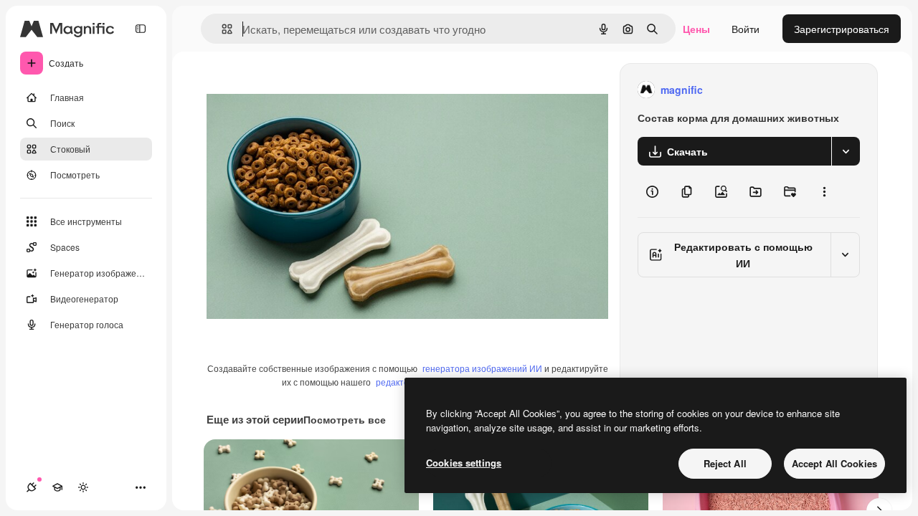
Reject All (725, 463)
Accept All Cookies (834, 463)
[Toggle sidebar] (140, 28)
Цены (696, 29)
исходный (302, 89)
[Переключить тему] (83, 487)
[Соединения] (31, 487)
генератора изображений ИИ (482, 368)
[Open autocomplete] (221, 29)
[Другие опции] (824, 191)
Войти (746, 29)
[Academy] (57, 487)
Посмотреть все (344, 419)
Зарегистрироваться (841, 29)
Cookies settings (463, 462)
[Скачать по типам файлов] (845, 151)
